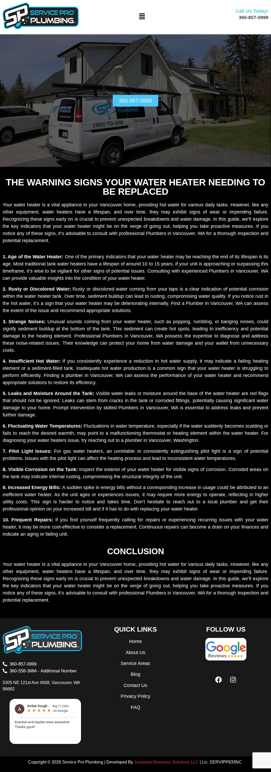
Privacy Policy (135, 696)
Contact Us (135, 685)
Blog (135, 674)
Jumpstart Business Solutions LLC (166, 762)
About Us (135, 652)
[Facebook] (218, 679)
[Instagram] (233, 679)
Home (135, 641)
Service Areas (135, 663)
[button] (142, 17)
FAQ (135, 707)
